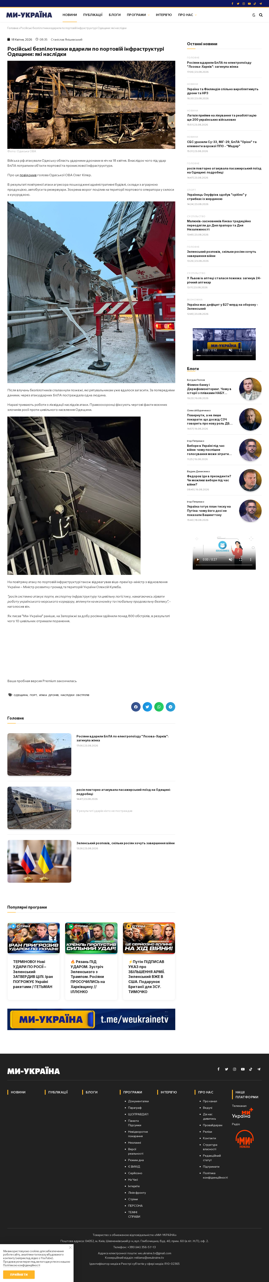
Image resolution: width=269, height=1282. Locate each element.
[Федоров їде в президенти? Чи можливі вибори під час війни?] (250, 480)
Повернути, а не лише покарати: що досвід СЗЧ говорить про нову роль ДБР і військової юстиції (209, 419)
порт (33, 694)
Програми (136, 15)
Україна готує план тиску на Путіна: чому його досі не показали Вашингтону (209, 510)
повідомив (28, 175)
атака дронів (49, 694)
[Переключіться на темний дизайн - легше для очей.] (253, 15)
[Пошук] (260, 15)
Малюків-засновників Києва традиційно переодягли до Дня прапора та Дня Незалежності (219, 225)
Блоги (115, 15)
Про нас (185, 15)
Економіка (195, 299)
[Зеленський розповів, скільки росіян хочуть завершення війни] (39, 861)
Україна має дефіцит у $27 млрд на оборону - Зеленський (222, 307)
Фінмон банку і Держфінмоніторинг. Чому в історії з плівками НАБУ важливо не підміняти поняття (209, 389)
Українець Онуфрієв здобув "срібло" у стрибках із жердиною (217, 197)
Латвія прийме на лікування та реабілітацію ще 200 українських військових (222, 117)
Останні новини (202, 43)
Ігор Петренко (195, 440)
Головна (12, 28)
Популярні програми (27, 907)
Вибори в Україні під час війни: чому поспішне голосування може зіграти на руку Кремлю (208, 450)
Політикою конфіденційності (21, 1265)
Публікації (93, 15)
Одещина (21, 694)
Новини (70, 15)
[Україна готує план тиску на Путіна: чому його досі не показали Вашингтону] (250, 511)
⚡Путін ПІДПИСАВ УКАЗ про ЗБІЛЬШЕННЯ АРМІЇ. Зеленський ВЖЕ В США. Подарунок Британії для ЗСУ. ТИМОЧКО (146, 977)
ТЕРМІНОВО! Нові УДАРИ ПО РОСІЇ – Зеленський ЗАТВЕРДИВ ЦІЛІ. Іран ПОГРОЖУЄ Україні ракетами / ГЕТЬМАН (33, 974)
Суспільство (196, 216)
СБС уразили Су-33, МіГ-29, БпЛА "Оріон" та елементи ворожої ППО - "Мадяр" (222, 144)
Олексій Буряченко (199, 410)
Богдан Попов (196, 379)
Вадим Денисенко (198, 471)
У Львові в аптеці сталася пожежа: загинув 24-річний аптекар (224, 280)
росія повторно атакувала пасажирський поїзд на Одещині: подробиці (123, 792)
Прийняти (19, 1274)
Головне (193, 57)
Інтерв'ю (164, 15)
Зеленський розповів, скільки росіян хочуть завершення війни (125, 843)
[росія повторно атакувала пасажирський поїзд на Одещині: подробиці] (39, 808)
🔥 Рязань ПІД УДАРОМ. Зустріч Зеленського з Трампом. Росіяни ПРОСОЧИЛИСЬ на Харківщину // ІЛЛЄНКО (88, 977)
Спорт (191, 189)
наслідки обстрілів (75, 694)
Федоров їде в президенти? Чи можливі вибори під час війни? (209, 480)
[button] (136, 707)
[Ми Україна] (29, 15)
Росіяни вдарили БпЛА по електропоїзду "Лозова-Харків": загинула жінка (122, 738)
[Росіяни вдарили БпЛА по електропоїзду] (39, 754)
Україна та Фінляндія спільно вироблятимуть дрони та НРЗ (222, 91)
